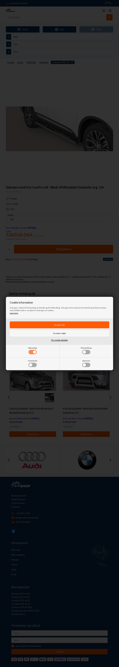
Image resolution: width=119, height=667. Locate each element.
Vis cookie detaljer (59, 340)
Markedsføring (86, 348)
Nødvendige (32, 348)
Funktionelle (32, 361)
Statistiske (86, 361)
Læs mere (14, 313)
